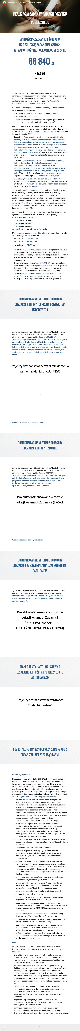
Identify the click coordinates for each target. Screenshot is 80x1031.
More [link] (70, 3)
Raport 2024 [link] (60, 3)
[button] (77, 2)
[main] (40, 17)
